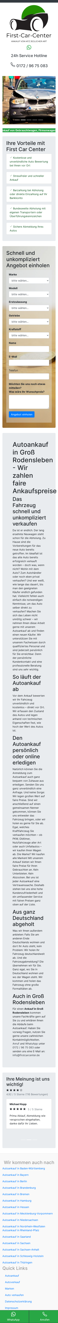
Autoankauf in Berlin (14, 1181)
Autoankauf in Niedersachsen (20, 1220)
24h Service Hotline (29, 55)
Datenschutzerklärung (18, 1301)
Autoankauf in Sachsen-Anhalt (20, 1249)
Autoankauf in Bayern (15, 1174)
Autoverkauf (12, 1282)
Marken (9, 1288)
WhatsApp (31, 1043)
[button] (6, 100)
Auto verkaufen (14, 1295)
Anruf (16, 1043)
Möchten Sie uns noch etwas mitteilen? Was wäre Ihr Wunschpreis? (27, 387)
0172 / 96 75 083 (31, 65)
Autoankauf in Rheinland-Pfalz (20, 1230)
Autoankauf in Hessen (15, 1207)
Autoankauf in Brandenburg (19, 1187)
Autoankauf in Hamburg (16, 1200)
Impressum (11, 1307)
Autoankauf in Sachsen (16, 1243)
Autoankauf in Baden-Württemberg (23, 1168)
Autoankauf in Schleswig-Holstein (23, 1256)
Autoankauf (12, 1275)
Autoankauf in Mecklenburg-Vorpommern (27, 1213)
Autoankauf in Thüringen (17, 1262)
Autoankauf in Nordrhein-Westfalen (23, 1226)
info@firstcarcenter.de (26, 1055)
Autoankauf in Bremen (15, 1194)
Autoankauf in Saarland (16, 1236)
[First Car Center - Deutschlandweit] (29, 23)
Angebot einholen (21, 414)
